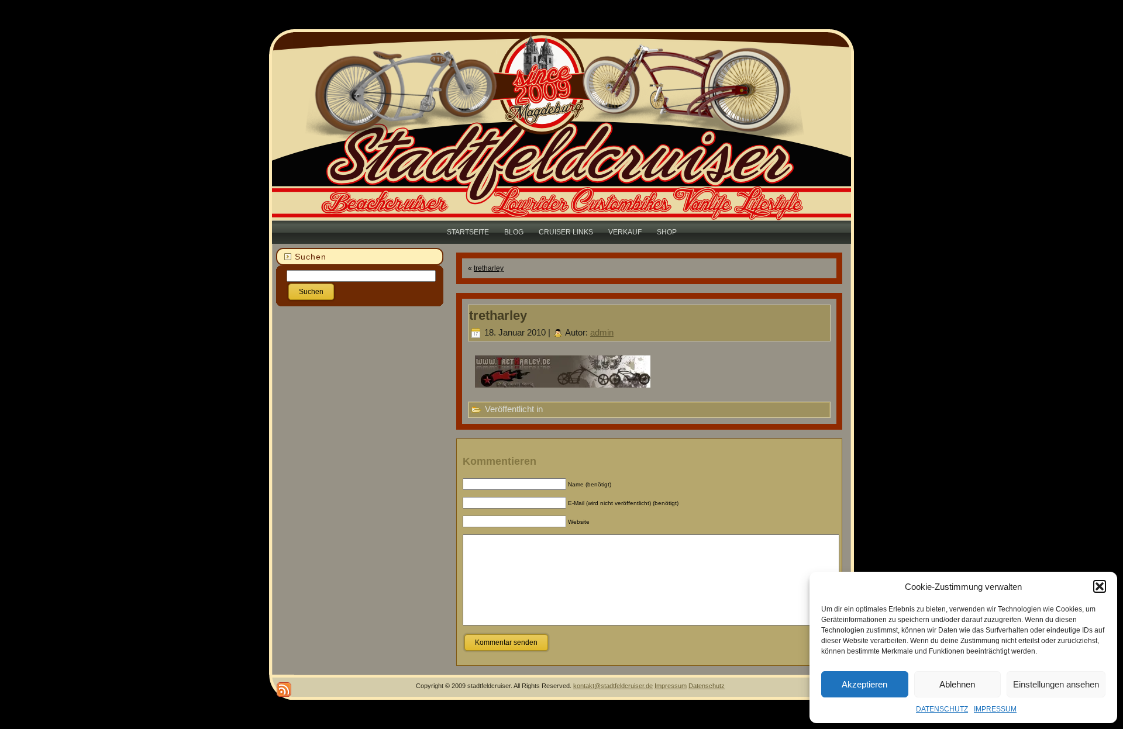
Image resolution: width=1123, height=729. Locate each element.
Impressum (670, 685)
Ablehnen (957, 684)
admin (602, 332)
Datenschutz (706, 685)
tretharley (489, 268)
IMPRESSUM (995, 709)
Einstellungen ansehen (1056, 684)
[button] (1099, 586)
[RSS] (284, 689)
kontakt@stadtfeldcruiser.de (613, 685)
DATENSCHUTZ (942, 709)
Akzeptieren (864, 684)
